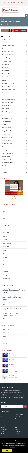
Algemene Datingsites (8, 45)
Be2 (5, 2)
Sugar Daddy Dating (7, 153)
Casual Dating (6, 58)
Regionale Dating (6, 115)
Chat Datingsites (6, 61)
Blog (4, 318)
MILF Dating (5, 108)
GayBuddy (5, 271)
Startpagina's (5, 150)
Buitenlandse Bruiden (7, 54)
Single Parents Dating (8, 131)
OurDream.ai (6, 329)
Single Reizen (6, 134)
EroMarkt (11, 375)
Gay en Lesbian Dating (8, 83)
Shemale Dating (6, 127)
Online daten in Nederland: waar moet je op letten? (14, 303)
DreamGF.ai (6, 332)
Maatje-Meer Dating (7, 105)
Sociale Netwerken (7, 143)
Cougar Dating (6, 67)
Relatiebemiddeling (7, 118)
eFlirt (4, 260)
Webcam (4, 172)
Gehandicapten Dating (8, 86)
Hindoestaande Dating (8, 96)
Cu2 (8, 2)
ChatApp (5, 275)
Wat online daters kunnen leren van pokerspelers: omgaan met (11, 314)
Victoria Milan (6, 246)
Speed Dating (5, 146)
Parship (13, 2)
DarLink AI (5, 336)
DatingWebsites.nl (10, 10)
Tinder (4, 250)
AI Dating (4, 42)
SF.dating (5, 236)
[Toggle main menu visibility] (25, 10)
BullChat (5, 257)
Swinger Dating (6, 156)
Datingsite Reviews (7, 73)
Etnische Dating (6, 77)
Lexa (18, 2)
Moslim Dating (6, 111)
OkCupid (5, 229)
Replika (4, 339)
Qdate (4, 268)
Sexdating (5, 124)
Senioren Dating (6, 121)
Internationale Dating (7, 102)
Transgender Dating (7, 159)
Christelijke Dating (7, 64)
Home (3, 19)
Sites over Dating (6, 140)
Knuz (4, 218)
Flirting (4, 80)
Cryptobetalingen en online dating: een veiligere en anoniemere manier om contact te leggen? (13, 290)
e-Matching (5, 215)
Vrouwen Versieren (7, 169)
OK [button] (7, 450)
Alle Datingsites (7, 278)
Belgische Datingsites (7, 51)
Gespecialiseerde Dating (8, 89)
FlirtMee (5, 239)
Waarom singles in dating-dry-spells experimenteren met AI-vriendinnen (12, 309)
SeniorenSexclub (7, 243)
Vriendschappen (6, 165)
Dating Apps (5, 70)
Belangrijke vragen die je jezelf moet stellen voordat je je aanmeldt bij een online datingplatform (14, 297)
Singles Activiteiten (7, 137)
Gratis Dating (5, 92)
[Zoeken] (26, 15)
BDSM (4, 48)
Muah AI (5, 343)
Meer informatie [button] (12, 447)
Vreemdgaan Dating (7, 162)
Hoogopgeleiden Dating (8, 99)
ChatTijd (5, 253)
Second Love (6, 232)
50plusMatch (16, 4)
